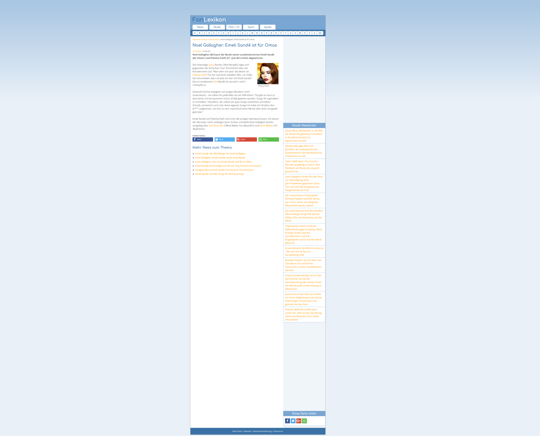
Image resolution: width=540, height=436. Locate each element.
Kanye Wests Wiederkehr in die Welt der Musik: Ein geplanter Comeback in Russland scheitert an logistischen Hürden (304, 135)
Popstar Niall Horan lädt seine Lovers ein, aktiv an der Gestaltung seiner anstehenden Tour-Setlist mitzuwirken (303, 314)
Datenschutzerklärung (262, 431)
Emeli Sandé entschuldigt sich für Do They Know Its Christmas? (228, 165)
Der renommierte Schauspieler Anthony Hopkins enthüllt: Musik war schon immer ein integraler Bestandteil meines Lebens (302, 200)
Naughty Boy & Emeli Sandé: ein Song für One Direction (224, 169)
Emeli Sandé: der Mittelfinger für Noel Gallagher (220, 153)
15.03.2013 (197, 51)
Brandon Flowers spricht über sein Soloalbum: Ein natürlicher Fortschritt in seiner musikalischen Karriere (303, 265)
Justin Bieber (266, 125)
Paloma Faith (199, 74)
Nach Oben (237, 431)
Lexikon (209, 20)
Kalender (247, 431)
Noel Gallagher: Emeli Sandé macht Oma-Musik (220, 157)
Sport (251, 27)
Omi (215, 81)
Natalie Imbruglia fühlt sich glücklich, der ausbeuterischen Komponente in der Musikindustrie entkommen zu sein (303, 151)
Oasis (211, 64)
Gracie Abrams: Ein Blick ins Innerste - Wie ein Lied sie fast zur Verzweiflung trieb (304, 251)
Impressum (278, 431)
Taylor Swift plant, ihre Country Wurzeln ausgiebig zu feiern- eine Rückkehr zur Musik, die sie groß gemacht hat (302, 166)
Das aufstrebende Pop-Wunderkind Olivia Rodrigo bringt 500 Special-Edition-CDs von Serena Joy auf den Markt (304, 215)
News (200, 27)
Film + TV (234, 27)
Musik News (214, 39)
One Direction (216, 125)
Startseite (197, 39)
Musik (217, 27)
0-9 (320, 33)
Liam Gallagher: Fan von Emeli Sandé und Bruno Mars (223, 161)
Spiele (267, 27)
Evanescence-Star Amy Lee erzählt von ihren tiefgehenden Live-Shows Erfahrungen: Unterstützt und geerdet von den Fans (303, 299)
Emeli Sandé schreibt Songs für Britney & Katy (219, 173)
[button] (203, 139)
